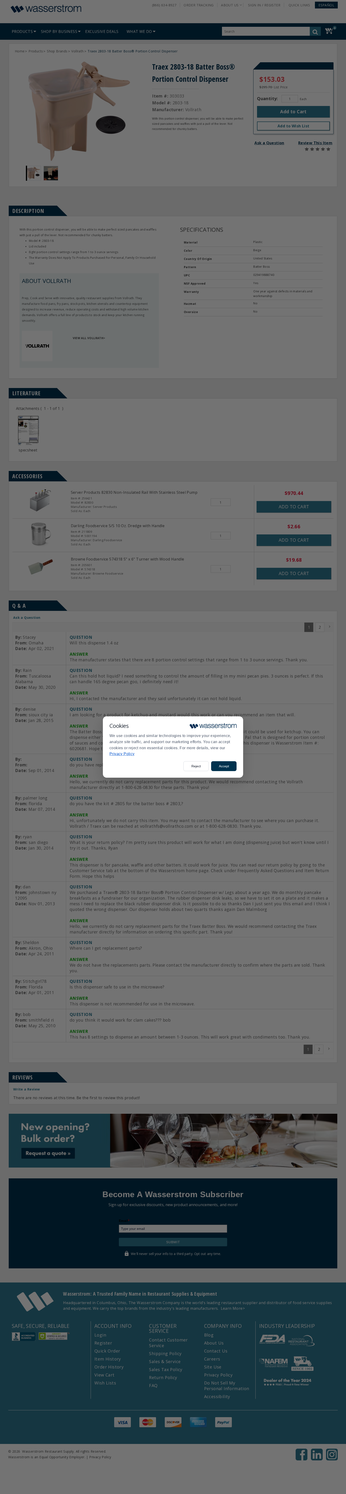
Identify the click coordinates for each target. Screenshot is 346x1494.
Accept (224, 766)
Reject (196, 766)
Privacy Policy (122, 754)
